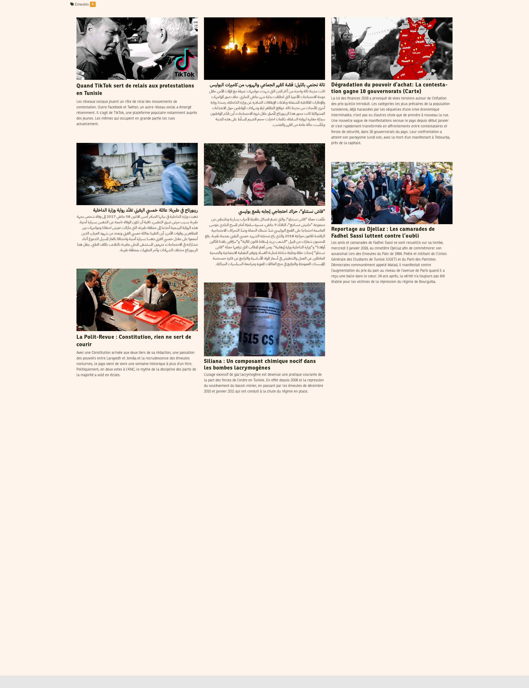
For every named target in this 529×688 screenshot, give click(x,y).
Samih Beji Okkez (365, 13)
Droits (211, 278)
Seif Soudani (107, 264)
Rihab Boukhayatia (111, 13)
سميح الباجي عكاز (232, 13)
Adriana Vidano (364, 157)
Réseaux (85, 13)
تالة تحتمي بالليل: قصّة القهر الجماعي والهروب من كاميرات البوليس (267, 84)
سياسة (84, 139)
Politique (340, 13)
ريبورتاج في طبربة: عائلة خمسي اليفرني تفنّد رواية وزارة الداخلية (145, 210)
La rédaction (231, 278)
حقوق (211, 13)
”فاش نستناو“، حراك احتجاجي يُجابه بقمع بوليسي (281, 211)
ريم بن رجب (229, 139)
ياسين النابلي (102, 138)
